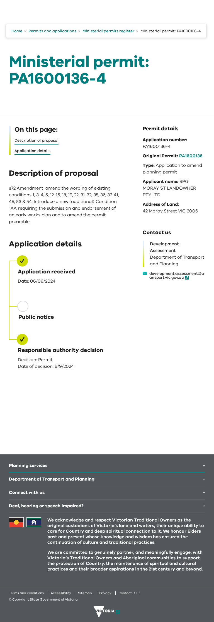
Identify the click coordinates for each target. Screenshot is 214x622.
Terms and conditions (26, 593)
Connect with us (27, 492)
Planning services (28, 465)
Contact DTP (129, 593)
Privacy (105, 593)
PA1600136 (191, 156)
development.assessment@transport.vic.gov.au (177, 276)
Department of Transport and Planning (51, 479)
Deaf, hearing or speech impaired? (46, 506)
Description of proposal (36, 140)
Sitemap (85, 593)
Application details (32, 150)
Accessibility (61, 593)
